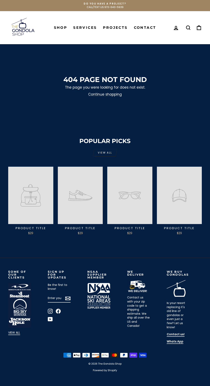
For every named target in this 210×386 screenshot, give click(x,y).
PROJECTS (115, 27)
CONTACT (145, 27)
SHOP (60, 27)
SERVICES (85, 27)
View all (105, 152)
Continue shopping (105, 94)
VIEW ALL (14, 333)
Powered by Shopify (105, 370)
